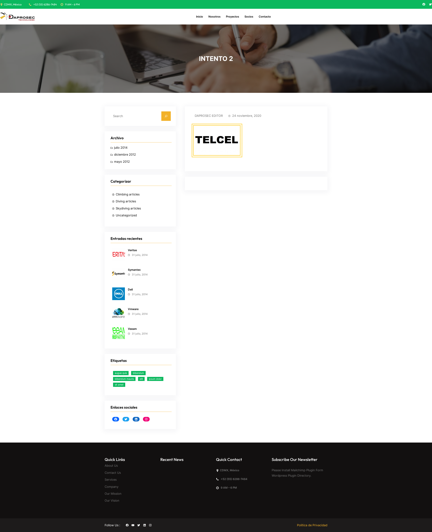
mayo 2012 (122, 161)
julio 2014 (121, 147)
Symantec (134, 269)
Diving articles (126, 201)
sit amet (119, 384)
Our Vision (112, 500)
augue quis (121, 372)
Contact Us (113, 472)
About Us (111, 465)
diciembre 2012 (125, 154)
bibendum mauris (124, 378)
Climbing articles (128, 194)
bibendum (138, 372)
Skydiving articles (128, 208)
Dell (130, 289)
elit (141, 378)
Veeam (132, 328)
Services (111, 479)
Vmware (133, 309)
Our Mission (113, 493)
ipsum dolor (155, 378)
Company (111, 486)
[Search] (166, 116)
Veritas (132, 250)
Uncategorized (126, 215)
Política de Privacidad (312, 525)
